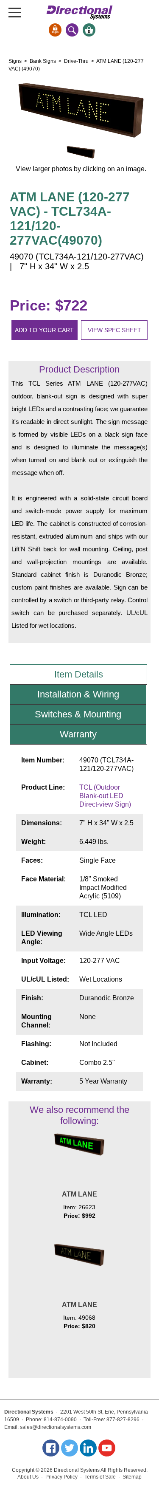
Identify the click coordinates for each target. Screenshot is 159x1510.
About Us (28, 1477)
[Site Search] (72, 30)
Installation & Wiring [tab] (78, 694)
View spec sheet (114, 330)
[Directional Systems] (79, 12)
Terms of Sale (100, 1477)
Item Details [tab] (78, 674)
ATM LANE (79, 1194)
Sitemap (132, 1477)
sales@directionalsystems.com (55, 1427)
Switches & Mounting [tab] (78, 714)
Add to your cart (44, 330)
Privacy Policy (61, 1477)
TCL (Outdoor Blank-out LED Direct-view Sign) (105, 796)
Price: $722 (48, 305)
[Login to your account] (55, 30)
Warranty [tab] (78, 734)
